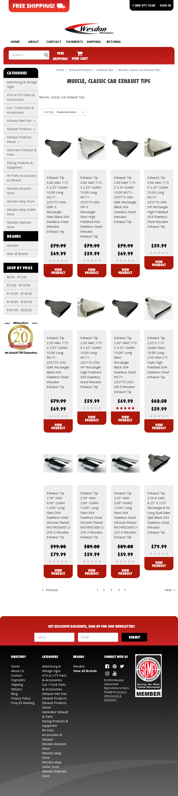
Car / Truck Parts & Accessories (20, 110)
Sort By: (49, 112)
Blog (14, 694)
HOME (15, 42)
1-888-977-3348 (143, 5)
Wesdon (12, 245)
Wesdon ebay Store (21, 201)
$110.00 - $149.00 (19, 293)
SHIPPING (94, 42)
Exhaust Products (19, 129)
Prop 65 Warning (23, 703)
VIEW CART (80, 58)
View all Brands (17, 254)
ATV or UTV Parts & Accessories (21, 97)
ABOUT (33, 42)
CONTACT (53, 42)
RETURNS (114, 42)
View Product (58, 271)
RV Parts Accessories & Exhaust (21, 178)
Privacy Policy (20, 698)
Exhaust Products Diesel (19, 139)
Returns (16, 689)
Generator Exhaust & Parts (21, 152)
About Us (17, 671)
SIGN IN (165, 5)
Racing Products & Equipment (20, 165)
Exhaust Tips (105, 70)
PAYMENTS (74, 42)
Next (168, 590)
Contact (16, 675)
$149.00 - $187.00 (19, 302)
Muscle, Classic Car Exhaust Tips (139, 70)
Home (60, 70)
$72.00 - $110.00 (18, 285)
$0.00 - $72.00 (17, 277)
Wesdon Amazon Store (19, 190)
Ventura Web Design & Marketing (115, 696)
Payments (18, 680)
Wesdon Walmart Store (19, 224)
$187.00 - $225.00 (19, 310)
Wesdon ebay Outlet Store (21, 211)
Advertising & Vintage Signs (22, 84)
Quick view (58, 144)
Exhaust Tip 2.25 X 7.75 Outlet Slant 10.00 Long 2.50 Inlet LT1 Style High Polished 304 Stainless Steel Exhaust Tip (158, 357)
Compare (56, 152)
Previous (51, 590)
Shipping (17, 684)
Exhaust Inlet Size (19, 121)
